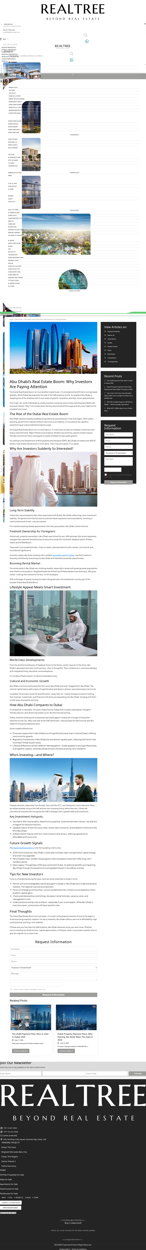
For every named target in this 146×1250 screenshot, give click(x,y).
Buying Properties (114, 331)
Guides (110, 343)
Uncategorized (113, 362)
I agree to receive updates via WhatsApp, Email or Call (29, 989)
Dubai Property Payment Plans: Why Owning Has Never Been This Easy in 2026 (75, 1037)
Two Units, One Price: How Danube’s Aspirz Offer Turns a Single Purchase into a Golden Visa (118, 395)
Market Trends (112, 346)
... (44, 1043)
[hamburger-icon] (145, 23)
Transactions (112, 358)
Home (12, 319)
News (109, 350)
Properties (8, 24)
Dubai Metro (112, 339)
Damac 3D (111, 335)
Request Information (53, 994)
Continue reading (20, 1051)
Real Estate (18, 319)
